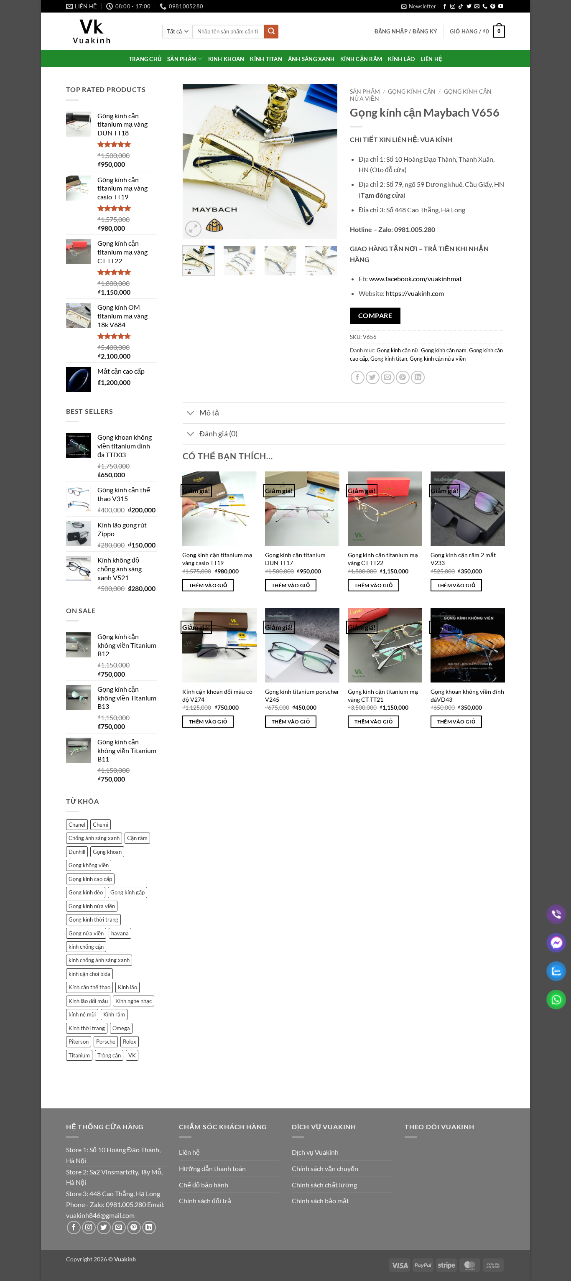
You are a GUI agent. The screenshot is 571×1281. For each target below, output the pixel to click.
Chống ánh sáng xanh (94, 838)
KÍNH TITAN (266, 59)
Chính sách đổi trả (205, 1201)
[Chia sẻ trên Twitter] (373, 378)
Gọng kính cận (412, 91)
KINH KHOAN (226, 59)
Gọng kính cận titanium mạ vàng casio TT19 (217, 558)
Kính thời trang (87, 1028)
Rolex (129, 1041)
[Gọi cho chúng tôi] (484, 7)
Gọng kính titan (388, 358)
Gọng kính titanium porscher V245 (302, 695)
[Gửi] (271, 32)
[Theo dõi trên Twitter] (469, 7)
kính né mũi (82, 1014)
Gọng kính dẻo (86, 892)
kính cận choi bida (89, 973)
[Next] (323, 161)
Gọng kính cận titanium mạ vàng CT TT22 (383, 558)
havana (120, 933)
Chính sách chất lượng (324, 1185)
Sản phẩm (365, 91)
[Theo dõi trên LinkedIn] (149, 1228)
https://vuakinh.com (415, 293)
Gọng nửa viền (86, 933)
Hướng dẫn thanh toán (212, 1168)
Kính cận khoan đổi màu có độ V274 (217, 695)
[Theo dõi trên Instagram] (452, 7)
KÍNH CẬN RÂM (361, 59)
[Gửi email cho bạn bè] (388, 378)
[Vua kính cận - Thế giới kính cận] (108, 31)
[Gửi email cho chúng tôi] (476, 7)
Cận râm (137, 838)
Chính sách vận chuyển (325, 1168)
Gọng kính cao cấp (90, 879)
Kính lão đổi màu (88, 1001)
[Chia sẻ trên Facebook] (358, 378)
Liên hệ (189, 1152)
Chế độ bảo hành (203, 1185)
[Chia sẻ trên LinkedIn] (418, 378)
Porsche (105, 1041)
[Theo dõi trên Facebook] (444, 7)
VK (132, 1055)
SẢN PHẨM (181, 59)
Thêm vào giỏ (208, 585)
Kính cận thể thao (89, 987)
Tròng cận (109, 1055)
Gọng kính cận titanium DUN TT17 (295, 558)
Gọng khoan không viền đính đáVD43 (467, 695)
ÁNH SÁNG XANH (311, 59)
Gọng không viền (89, 865)
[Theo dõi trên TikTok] (460, 7)
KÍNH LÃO (401, 59)
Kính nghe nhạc (133, 1001)
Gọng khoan (107, 851)
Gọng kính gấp (127, 892)
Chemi (100, 824)
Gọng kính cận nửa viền (438, 358)
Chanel (77, 824)
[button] (418, 6)
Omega (121, 1028)
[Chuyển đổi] (191, 414)
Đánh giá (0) (218, 433)
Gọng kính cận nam (443, 350)
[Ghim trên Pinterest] (403, 378)
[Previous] (196, 161)
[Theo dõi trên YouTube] (500, 7)
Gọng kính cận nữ (397, 350)
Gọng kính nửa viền (92, 906)
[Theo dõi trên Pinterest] (492, 7)
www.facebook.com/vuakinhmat (415, 279)
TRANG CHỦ (145, 59)
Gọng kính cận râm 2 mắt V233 (463, 558)
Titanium (79, 1055)
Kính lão (127, 987)
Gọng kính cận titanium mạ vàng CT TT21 (383, 695)
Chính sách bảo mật (320, 1201)
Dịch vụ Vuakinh (315, 1152)
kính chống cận (86, 946)
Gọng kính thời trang (93, 919)
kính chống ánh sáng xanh (99, 960)
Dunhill (77, 851)
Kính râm (114, 1014)
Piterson (79, 1041)
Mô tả (209, 412)
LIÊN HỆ (431, 59)
